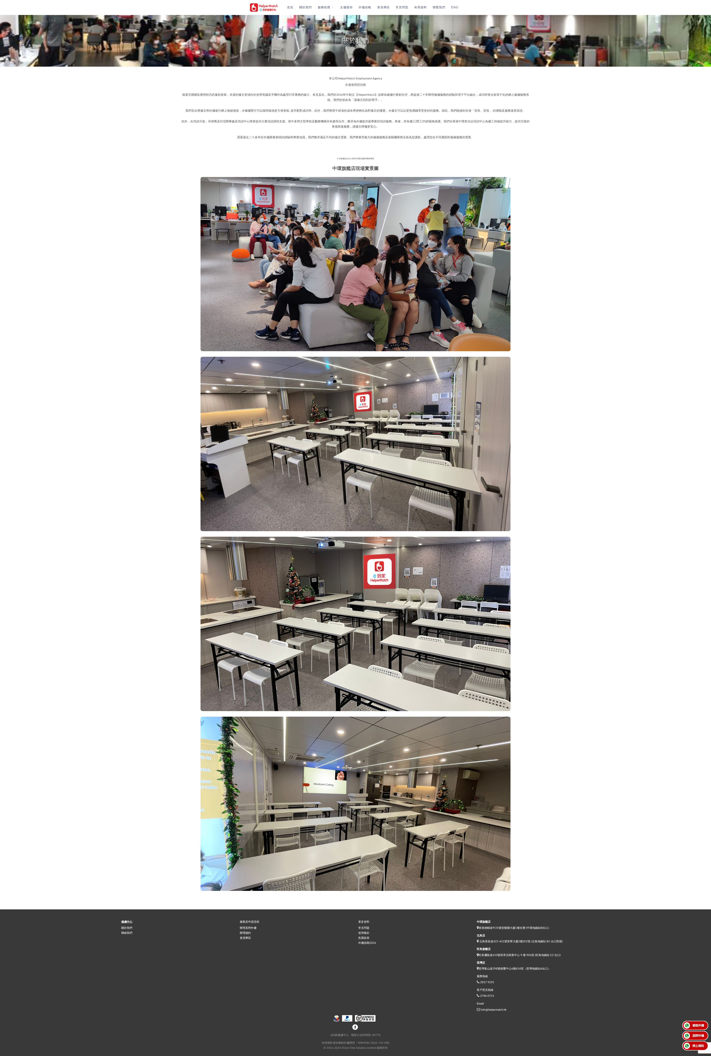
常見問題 (363, 928)
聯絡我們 (126, 933)
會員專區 (245, 938)
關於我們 (126, 928)
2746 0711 (487, 995)
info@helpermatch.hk (494, 1009)
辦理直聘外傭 (248, 928)
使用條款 (363, 933)
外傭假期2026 (367, 943)
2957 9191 (487, 982)
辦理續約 (245, 933)
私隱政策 (363, 938)
